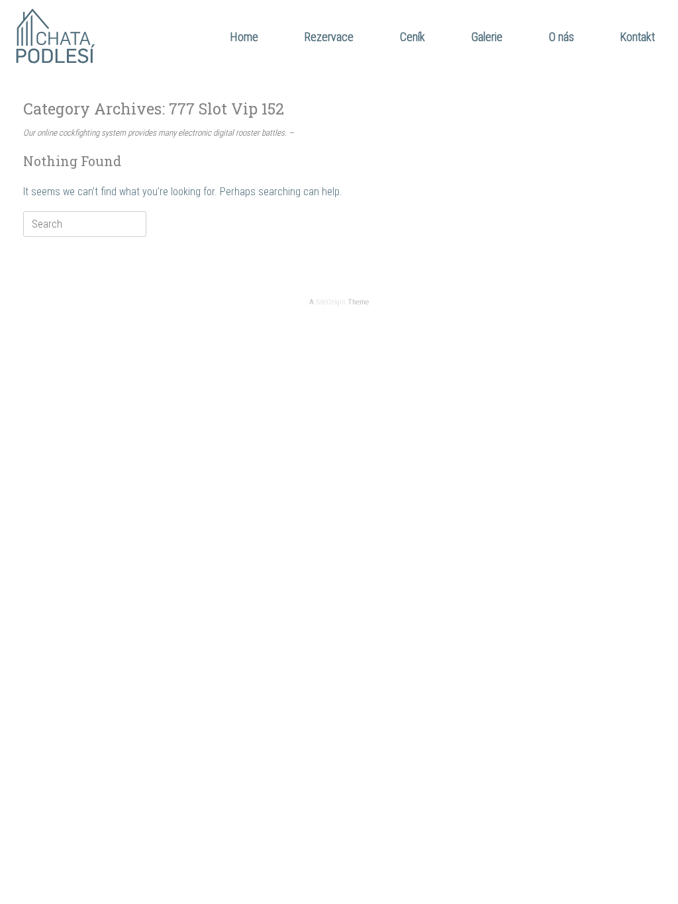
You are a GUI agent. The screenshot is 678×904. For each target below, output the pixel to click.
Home (244, 37)
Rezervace (329, 37)
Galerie (487, 37)
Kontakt (637, 37)
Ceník (412, 37)
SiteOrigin (331, 301)
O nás (561, 37)
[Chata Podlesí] (56, 37)
